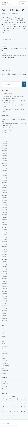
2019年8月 (4, 178)
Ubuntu (3, 351)
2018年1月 (4, 224)
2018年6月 (4, 212)
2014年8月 (4, 296)
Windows (4, 358)
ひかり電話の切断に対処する (9, 94)
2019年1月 (4, 195)
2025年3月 (4, 150)
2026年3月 (4, 141)
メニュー (23, 3)
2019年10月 (4, 173)
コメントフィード (6, 386)
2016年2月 (4, 281)
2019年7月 (4, 180)
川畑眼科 (6, 3)
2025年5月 (4, 146)
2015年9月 (4, 286)
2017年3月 (4, 249)
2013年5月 (4, 308)
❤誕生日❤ (4, 130)
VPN (3, 356)
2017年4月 (4, 246)
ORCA (3, 343)
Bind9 (3, 333)
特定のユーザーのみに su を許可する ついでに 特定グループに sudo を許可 (14, 55)
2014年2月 (4, 298)
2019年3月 (4, 190)
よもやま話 (4, 360)
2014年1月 (4, 301)
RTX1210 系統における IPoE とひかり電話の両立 (14, 119)
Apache (3, 328)
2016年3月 (4, 278)
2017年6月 (4, 242)
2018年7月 (4, 210)
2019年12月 (4, 168)
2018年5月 (4, 215)
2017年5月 (4, 244)
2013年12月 (4, 303)
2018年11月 (4, 200)
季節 (3, 368)
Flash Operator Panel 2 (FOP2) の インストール (14, 123)
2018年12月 (4, 197)
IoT (2, 338)
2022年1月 (4, 158)
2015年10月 (4, 283)
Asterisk (3, 331)
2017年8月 (4, 237)
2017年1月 (4, 254)
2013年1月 (4, 310)
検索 (24, 84)
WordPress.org (5, 388)
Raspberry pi (5, 346)
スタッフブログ (5, 365)
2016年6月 (4, 271)
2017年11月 (4, 229)
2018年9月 (4, 205)
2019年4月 (4, 187)
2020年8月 (4, 165)
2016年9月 (4, 264)
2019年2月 (4, 192)
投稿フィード (5, 383)
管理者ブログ (15, 13)
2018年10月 (4, 202)
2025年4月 (4, 148)
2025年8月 (4, 143)
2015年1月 (4, 293)
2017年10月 (4, 232)
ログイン (17, 74)
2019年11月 (4, 170)
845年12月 (4, 320)
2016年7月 (4, 269)
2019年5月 (4, 185)
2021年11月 (4, 160)
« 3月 (3, 416)
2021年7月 (4, 163)
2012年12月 (4, 313)
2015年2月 (4, 291)
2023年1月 (4, 155)
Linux (3, 341)
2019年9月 (4, 175)
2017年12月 (4, 227)
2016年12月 (4, 256)
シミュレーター (5, 363)
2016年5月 (4, 274)
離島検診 (4, 373)
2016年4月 (4, 276)
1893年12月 (4, 315)
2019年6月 (4, 182)
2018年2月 (4, 222)
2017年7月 (4, 239)
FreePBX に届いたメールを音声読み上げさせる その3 (14, 48)
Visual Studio (5, 353)
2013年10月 (4, 306)
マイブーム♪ (5, 127)
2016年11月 (4, 259)
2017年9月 (4, 234)
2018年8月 (4, 207)
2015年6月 (4, 288)
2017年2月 (4, 251)
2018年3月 (4, 219)
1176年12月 (4, 318)
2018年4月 (4, 217)
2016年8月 (4, 266)
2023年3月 (4, 153)
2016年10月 (4, 261)
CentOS (3, 336)
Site (10, 13)
